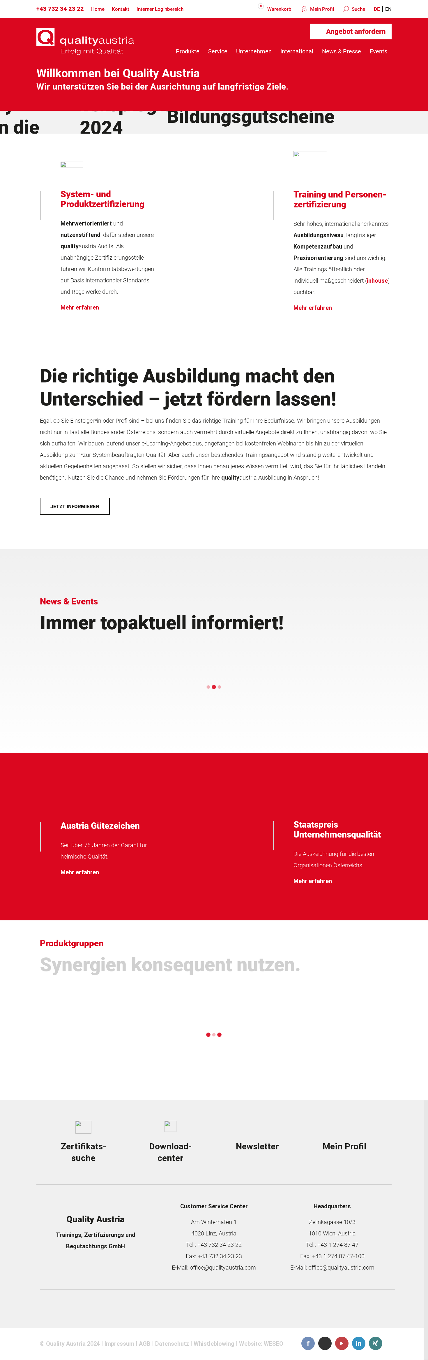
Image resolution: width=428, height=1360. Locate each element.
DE (377, 9)
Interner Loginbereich (160, 9)
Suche (358, 9)
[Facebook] (308, 1344)
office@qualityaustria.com (223, 1267)
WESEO (273, 1343)
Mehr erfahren (80, 307)
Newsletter (257, 1146)
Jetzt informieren (74, 506)
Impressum (119, 1343)
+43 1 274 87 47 (337, 1245)
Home (98, 9)
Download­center (170, 1152)
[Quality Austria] (85, 51)
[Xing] (376, 1344)
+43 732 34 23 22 (60, 8)
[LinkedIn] (359, 1344)
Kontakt (120, 9)
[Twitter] (325, 1343)
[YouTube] (342, 1344)
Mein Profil (321, 9)
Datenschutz (172, 1343)
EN (388, 9)
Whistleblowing (214, 1343)
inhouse (377, 280)
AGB (145, 1343)
